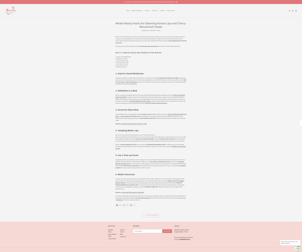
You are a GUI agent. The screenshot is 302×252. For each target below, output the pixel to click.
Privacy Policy (112, 239)
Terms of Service (122, 231)
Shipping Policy (110, 231)
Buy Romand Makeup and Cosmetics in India (134, 124)
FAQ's (121, 234)
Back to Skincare (152, 215)
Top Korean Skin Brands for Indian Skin (133, 192)
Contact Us (123, 237)
